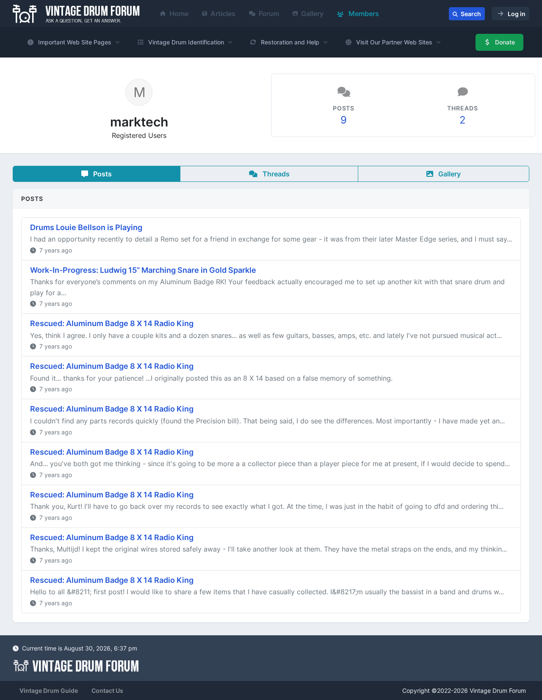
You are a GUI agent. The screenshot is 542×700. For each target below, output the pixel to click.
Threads (275, 174)
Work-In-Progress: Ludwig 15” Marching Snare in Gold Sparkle (143, 270)
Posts (101, 174)
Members (363, 13)
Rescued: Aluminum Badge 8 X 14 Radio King (112, 323)
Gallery (312, 13)
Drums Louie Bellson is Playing (86, 227)
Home (178, 13)
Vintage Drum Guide (48, 690)
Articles (222, 13)
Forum (269, 13)
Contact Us (107, 690)
